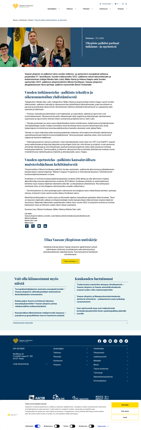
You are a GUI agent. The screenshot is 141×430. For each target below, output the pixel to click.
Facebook (99, 341)
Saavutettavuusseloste (103, 377)
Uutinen (90, 38)
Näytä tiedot (102, 426)
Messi (96, 365)
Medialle (97, 361)
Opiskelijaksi (52, 9)
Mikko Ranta (29, 223)
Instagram (115, 341)
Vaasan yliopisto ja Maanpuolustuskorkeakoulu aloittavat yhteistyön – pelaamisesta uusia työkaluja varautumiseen (101, 299)
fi (117, 4)
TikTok (126, 341)
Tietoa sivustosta (101, 369)
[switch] (57, 426)
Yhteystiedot (99, 352)
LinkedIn (121, 341)
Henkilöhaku (99, 348)
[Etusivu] (23, 6)
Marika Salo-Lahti (31, 220)
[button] (35, 47)
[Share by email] (39, 226)
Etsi (123, 4)
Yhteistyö (86, 9)
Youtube (110, 341)
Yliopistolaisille (106, 4)
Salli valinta (125, 411)
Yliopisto (121, 9)
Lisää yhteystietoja (21, 364)
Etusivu (15, 20)
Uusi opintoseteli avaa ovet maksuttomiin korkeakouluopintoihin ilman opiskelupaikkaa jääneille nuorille (101, 311)
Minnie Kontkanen (31, 218)
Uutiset (30, 20)
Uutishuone (103, 9)
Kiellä (125, 417)
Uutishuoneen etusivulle (23, 323)
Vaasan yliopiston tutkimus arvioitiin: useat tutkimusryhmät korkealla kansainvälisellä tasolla (57, 216)
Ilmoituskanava (100, 381)
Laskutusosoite (100, 356)
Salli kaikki (125, 405)
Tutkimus (69, 9)
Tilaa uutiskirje (69, 261)
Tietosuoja (98, 373)
